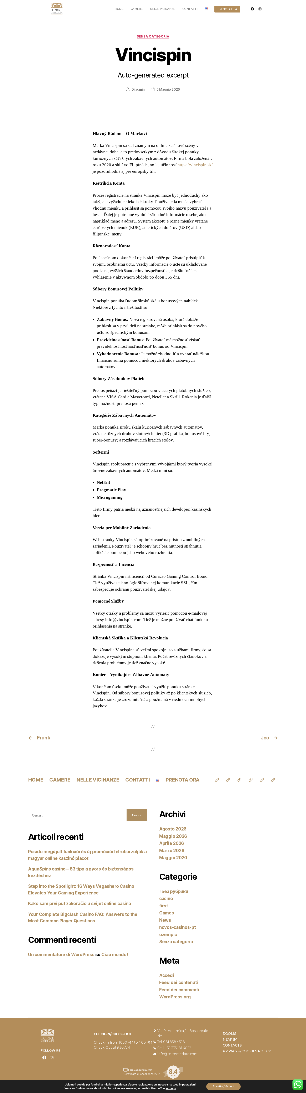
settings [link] (171, 1088)
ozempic (168, 934)
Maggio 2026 (173, 836)
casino (166, 898)
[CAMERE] (228, 779)
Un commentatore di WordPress (61, 954)
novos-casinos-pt (177, 927)
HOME (119, 8)
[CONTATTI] (250, 779)
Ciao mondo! (114, 954)
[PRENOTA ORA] (273, 779)
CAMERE (137, 8)
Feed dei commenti (179, 989)
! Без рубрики (173, 891)
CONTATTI (190, 8)
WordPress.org (175, 996)
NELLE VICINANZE (162, 8)
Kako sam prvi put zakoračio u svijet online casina (79, 903)
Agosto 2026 (173, 829)
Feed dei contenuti (178, 982)
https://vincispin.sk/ (195, 165)
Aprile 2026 (171, 843)
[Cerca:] (75, 816)
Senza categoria (153, 36)
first (163, 905)
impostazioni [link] (187, 1085)
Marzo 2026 (171, 850)
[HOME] (216, 779)
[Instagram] (260, 9)
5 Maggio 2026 (168, 89)
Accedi (166, 975)
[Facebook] (252, 9)
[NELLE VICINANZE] (239, 779)
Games (166, 912)
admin (140, 89)
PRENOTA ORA (227, 9)
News (165, 920)
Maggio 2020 (173, 857)
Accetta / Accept (223, 1086)
